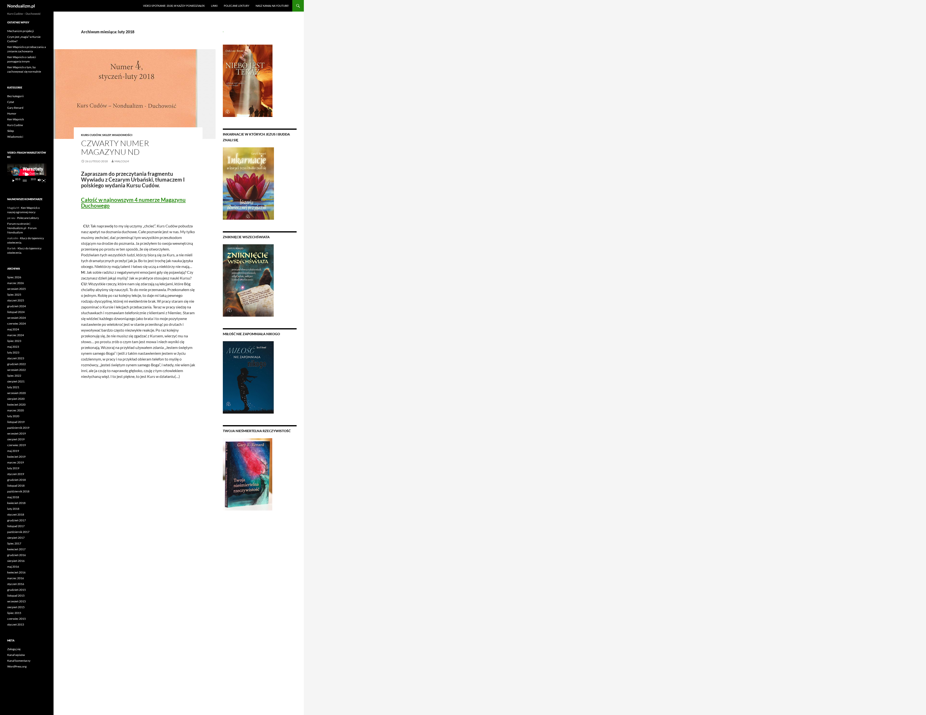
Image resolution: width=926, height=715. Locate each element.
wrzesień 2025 (16, 289)
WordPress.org (17, 666)
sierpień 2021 (16, 381)
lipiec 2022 (14, 375)
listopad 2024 (16, 312)
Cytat (10, 102)
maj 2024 (13, 329)
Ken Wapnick (15, 119)
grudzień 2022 (16, 364)
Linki (214, 5)
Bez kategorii (15, 96)
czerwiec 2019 (16, 445)
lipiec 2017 (14, 543)
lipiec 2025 (14, 294)
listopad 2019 (16, 422)
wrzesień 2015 (16, 601)
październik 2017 (18, 532)
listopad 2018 (16, 485)
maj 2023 (13, 346)
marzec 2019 (15, 462)
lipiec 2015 (14, 613)
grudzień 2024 (16, 306)
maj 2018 (13, 497)
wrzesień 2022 (16, 370)
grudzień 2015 (16, 590)
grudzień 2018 (16, 480)
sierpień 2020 (16, 399)
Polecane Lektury (236, 5)
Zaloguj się (13, 649)
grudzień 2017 (16, 520)
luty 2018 (13, 509)
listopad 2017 (16, 526)
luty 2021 (13, 387)
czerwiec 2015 (16, 618)
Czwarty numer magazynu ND (115, 147)
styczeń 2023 (15, 358)
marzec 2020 (15, 410)
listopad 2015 (16, 595)
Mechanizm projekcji (20, 31)
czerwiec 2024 (16, 323)
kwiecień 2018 (16, 503)
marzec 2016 (15, 578)
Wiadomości (122, 135)
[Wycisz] (39, 180)
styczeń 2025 (15, 300)
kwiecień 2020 (16, 404)
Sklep (106, 135)
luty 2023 (13, 352)
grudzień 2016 (16, 555)
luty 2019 (13, 468)
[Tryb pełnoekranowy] (43, 180)
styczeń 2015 (15, 624)
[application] (26, 174)
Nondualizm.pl (21, 5)
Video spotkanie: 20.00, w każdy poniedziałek (174, 5)
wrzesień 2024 (16, 318)
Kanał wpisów (16, 655)
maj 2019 (13, 451)
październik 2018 (18, 491)
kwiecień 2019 (16, 456)
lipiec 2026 (14, 277)
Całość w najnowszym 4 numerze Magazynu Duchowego (133, 203)
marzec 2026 (15, 283)
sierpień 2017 (16, 537)
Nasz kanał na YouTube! (272, 5)
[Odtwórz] (13, 180)
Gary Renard (15, 107)
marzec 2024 (15, 335)
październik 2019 (18, 427)
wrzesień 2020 (16, 393)
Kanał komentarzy (18, 660)
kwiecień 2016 (16, 572)
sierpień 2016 (16, 561)
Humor (11, 113)
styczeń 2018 (15, 514)
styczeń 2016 (15, 584)
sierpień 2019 (16, 439)
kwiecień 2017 (16, 549)
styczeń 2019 (15, 474)
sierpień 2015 (16, 607)
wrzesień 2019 (16, 433)
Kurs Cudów (91, 135)
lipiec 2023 (14, 341)
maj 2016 (13, 566)
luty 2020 (13, 416)
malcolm (122, 161)
